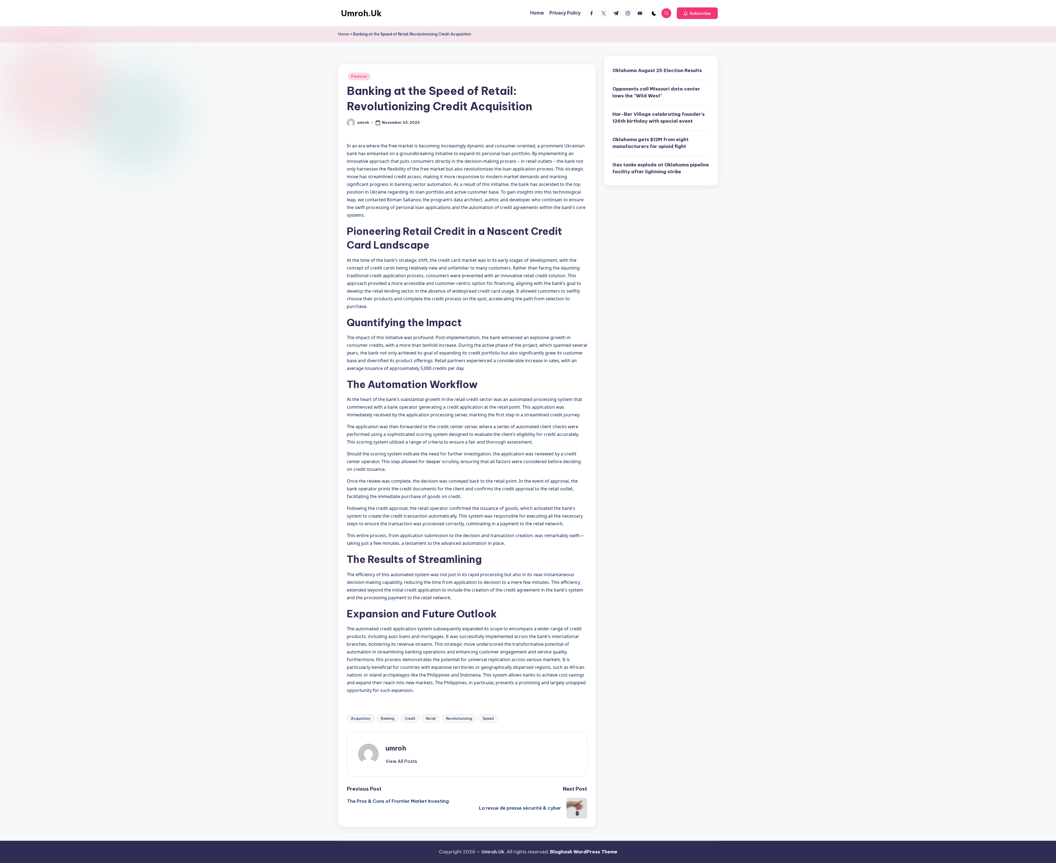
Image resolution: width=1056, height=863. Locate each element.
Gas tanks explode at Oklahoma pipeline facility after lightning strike (660, 168)
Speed (488, 718)
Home (343, 34)
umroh (396, 748)
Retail (431, 718)
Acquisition (360, 718)
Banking (387, 718)
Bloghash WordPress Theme (583, 852)
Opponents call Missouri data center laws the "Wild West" (656, 92)
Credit (410, 718)
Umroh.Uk (361, 13)
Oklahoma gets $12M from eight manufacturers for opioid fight (650, 142)
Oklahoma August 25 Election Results (657, 70)
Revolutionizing (459, 718)
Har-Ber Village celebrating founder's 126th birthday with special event (658, 117)
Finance (359, 76)
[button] (697, 13)
